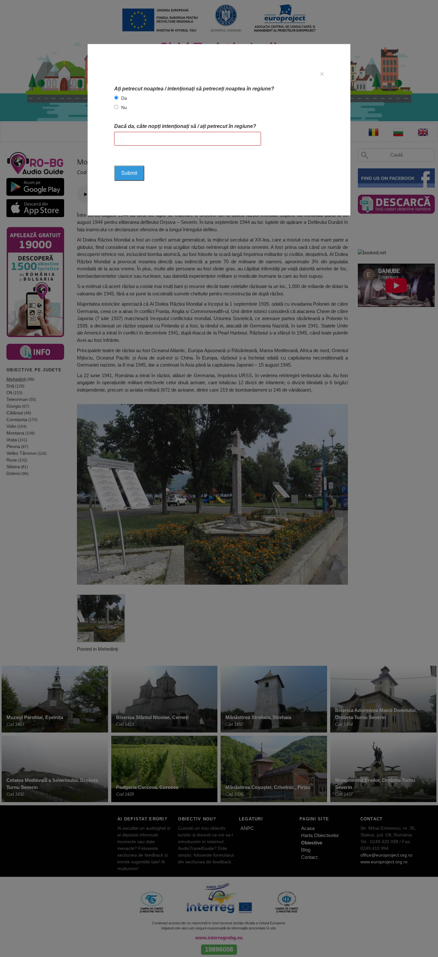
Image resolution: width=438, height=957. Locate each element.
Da (124, 98)
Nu (124, 107)
